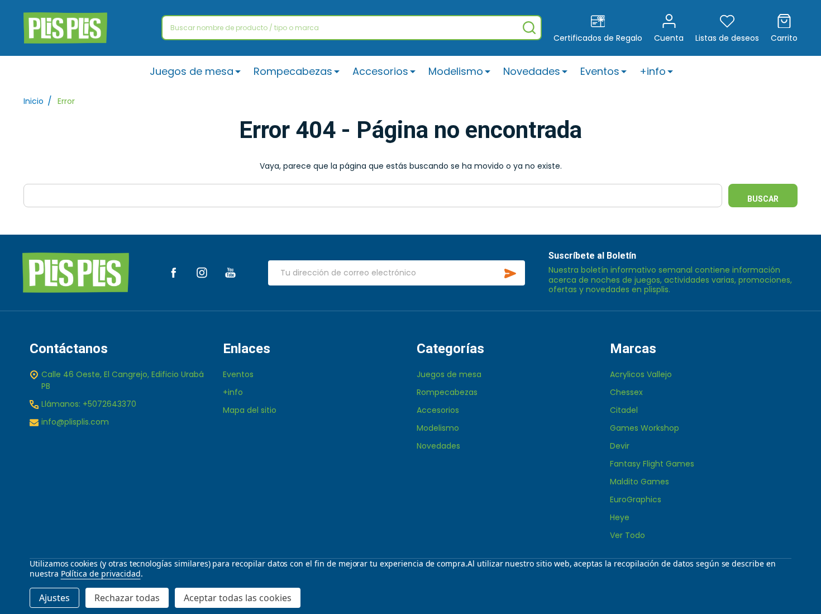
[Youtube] (230, 272)
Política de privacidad (101, 573)
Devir (619, 445)
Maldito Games (639, 481)
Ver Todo (627, 535)
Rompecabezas (293, 71)
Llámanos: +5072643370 (88, 404)
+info (652, 71)
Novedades (531, 71)
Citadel (624, 410)
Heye (619, 517)
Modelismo (455, 71)
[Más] (238, 71)
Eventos (599, 71)
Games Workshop (644, 428)
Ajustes (54, 598)
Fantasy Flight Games (652, 463)
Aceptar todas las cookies (238, 598)
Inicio (33, 101)
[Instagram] (202, 272)
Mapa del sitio (249, 410)
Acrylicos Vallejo (641, 374)
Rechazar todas (127, 598)
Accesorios (380, 71)
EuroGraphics (635, 499)
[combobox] (351, 27)
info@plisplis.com (75, 421)
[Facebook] (173, 272)
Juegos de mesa (191, 71)
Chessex (626, 392)
